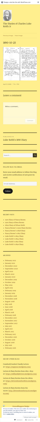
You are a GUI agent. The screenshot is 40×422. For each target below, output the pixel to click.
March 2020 (9, 274)
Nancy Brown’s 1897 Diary (15, 233)
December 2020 (11, 266)
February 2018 (10, 315)
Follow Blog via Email (12, 167)
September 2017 (11, 323)
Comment (30, 120)
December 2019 (11, 280)
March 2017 (9, 332)
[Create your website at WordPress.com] (20, 2)
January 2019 (10, 293)
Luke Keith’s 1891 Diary (14, 242)
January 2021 (10, 263)
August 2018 (9, 301)
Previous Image (8, 35)
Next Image (19, 35)
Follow (7, 191)
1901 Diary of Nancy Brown (15, 220)
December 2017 (11, 318)
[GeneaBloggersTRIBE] (20, 406)
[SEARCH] (35, 155)
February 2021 (10, 260)
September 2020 (11, 269)
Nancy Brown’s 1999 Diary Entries (18, 228)
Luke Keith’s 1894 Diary (14, 239)
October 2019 (10, 282)
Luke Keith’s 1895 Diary (14, 236)
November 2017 (11, 321)
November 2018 (11, 299)
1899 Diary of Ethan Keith (15, 225)
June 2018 (9, 307)
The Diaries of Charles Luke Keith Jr (17, 25)
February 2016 (10, 348)
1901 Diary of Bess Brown (14, 222)
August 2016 (10, 342)
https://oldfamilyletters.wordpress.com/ (21, 374)
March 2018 (9, 312)
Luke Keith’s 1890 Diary (14, 244)
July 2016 (8, 345)
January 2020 (10, 277)
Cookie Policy (10, 414)
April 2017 (9, 329)
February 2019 (10, 291)
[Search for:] (18, 155)
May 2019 (8, 285)
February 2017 (10, 334)
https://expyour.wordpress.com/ (18, 367)
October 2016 (10, 340)
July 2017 (8, 326)
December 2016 (11, 337)
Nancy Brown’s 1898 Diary (15, 231)
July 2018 (8, 304)
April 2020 (9, 271)
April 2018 (9, 310)
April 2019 (9, 288)
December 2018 (11, 296)
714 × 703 (16, 84)
